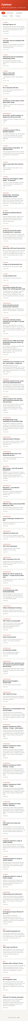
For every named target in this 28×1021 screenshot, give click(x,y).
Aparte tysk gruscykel (9, 637)
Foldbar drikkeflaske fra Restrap (12, 608)
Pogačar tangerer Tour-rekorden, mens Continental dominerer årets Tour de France (13, 400)
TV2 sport (18, 16)
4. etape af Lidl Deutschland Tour (12, 264)
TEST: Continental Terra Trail (11, 559)
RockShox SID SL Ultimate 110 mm (13, 963)
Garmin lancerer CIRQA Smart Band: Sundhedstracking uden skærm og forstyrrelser (13, 342)
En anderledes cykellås (9, 650)
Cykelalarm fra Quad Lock (10, 533)
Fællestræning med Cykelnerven (12, 894)
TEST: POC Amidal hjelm (10, 546)
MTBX (11, 16)
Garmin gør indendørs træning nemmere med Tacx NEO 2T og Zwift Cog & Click (13, 321)
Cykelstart (5, 16)
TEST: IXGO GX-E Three (10, 694)
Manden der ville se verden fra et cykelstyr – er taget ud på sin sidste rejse (13, 575)
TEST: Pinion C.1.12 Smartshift (11, 621)
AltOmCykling (10, 13)
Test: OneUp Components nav (11, 931)
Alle (3, 13)
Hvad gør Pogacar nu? (9, 24)
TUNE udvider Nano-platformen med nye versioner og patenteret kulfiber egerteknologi (13, 664)
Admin (18, 1017)
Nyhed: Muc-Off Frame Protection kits (14, 248)
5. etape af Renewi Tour (10, 276)
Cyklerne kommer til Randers (11, 439)
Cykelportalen (19, 13)
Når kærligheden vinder (10, 979)
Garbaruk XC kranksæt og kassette (13, 997)
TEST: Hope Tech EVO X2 (10, 947)
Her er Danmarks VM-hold (10, 87)
